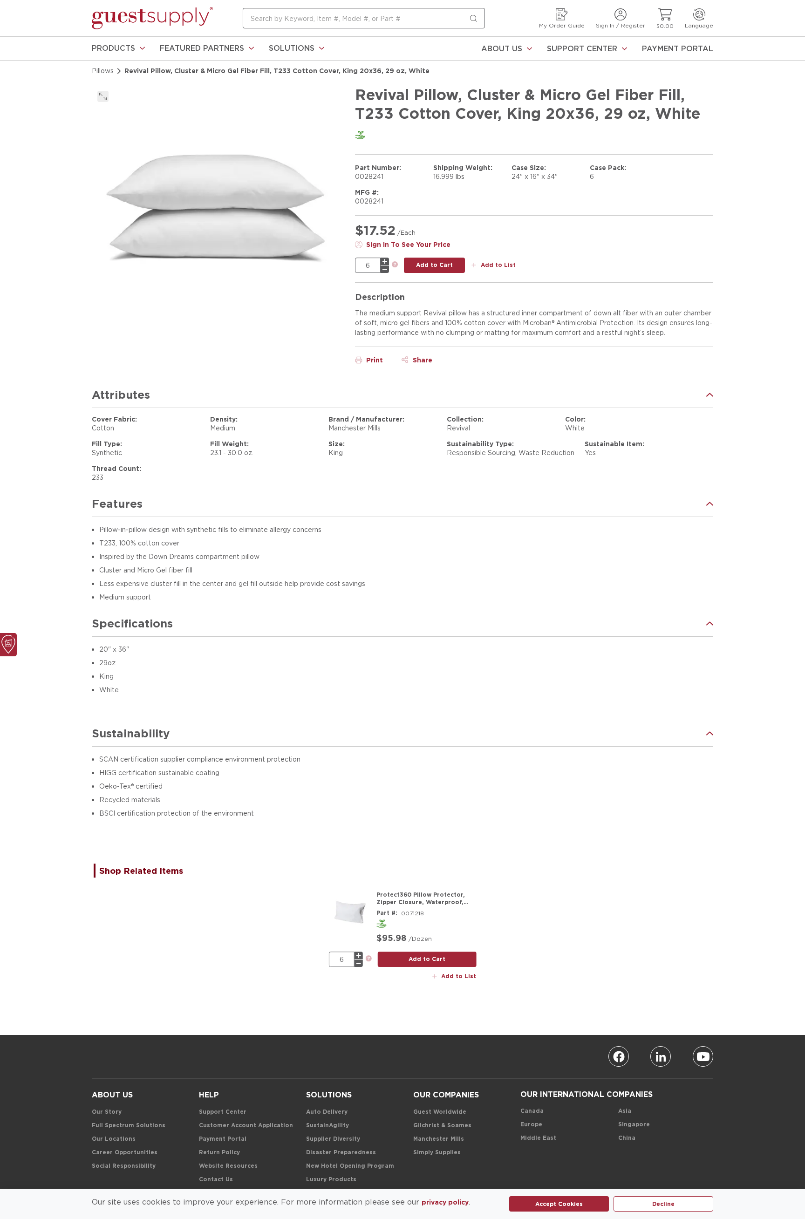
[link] (118, 48)
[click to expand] (103, 96)
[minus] (385, 269)
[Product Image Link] (350, 912)
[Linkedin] (660, 1056)
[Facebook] (618, 1056)
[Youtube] (703, 1056)
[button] (118, 48)
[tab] (146, 871)
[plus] (385, 261)
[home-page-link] (152, 18)
